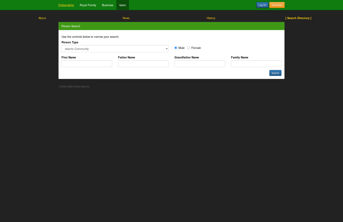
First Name (69, 57)
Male (181, 48)
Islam (122, 5)
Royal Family (88, 5)
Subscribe (277, 5)
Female (196, 48)
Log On (262, 5)
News (126, 18)
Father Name (126, 57)
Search (275, 73)
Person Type (70, 42)
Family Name (239, 57)
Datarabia (66, 5)
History (211, 18)
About (42, 18)
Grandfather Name (186, 57)
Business (107, 5)
